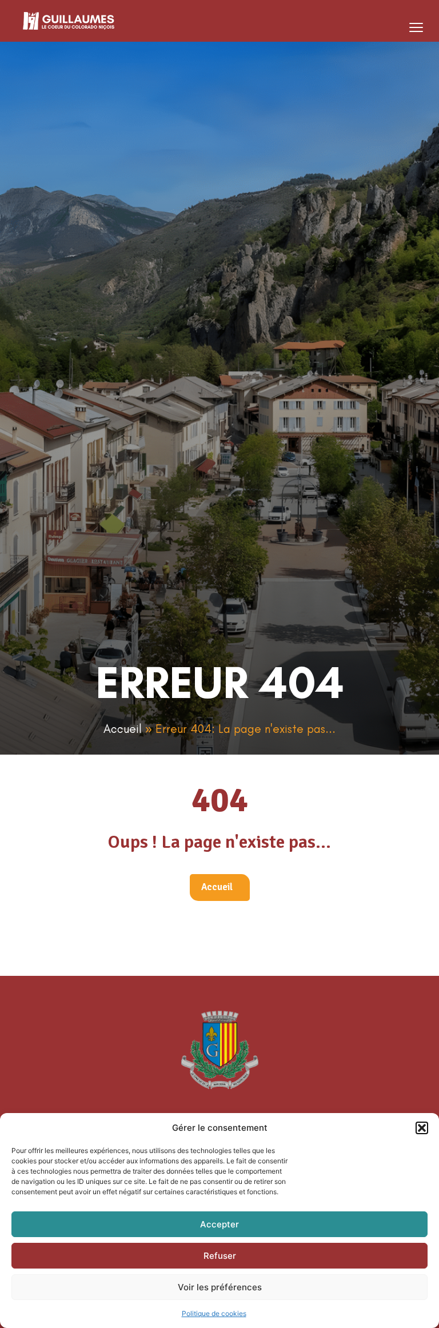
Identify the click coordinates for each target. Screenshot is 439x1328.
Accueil (122, 728)
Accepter (219, 1224)
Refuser (219, 1255)
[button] (422, 1128)
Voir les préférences (220, 1287)
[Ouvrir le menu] (416, 27)
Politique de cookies (214, 1313)
